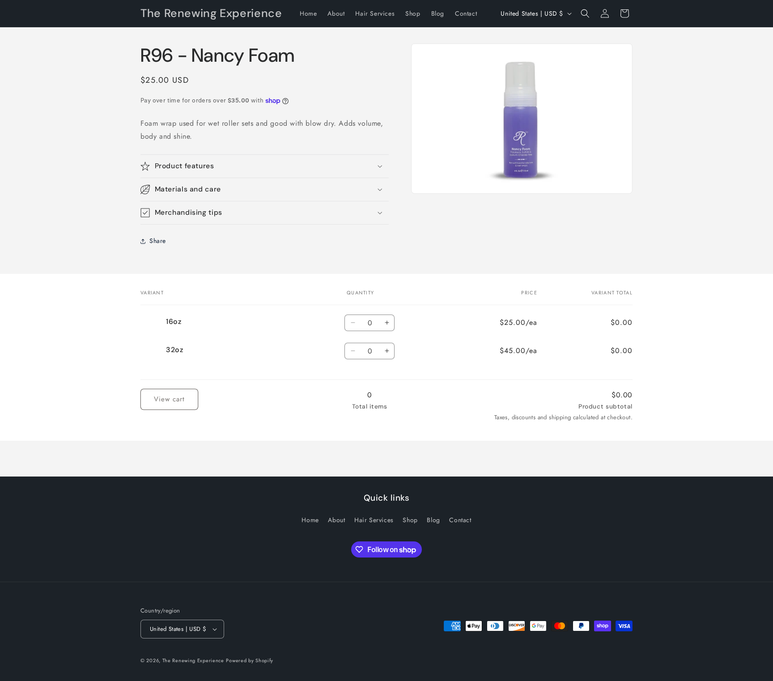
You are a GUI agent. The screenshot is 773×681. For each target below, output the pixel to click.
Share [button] (157, 240)
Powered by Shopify (249, 660)
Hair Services (374, 519)
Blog (433, 519)
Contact (460, 519)
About (336, 519)
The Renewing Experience (193, 660)
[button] (585, 13)
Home (310, 519)
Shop (410, 519)
